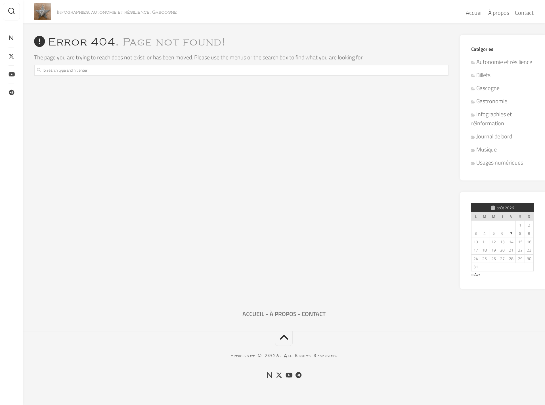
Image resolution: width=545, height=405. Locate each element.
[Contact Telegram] (11, 93)
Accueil (474, 12)
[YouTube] (11, 74)
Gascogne (488, 88)
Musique (486, 149)
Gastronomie (491, 101)
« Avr (475, 274)
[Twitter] (11, 56)
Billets (483, 74)
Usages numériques (499, 162)
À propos (498, 12)
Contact (524, 12)
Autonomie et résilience (504, 61)
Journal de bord (494, 136)
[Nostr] (11, 38)
